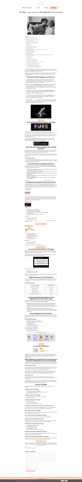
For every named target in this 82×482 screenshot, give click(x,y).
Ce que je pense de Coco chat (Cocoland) (31, 447)
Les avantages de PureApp (30, 51)
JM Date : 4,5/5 (29, 44)
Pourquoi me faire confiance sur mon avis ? (31, 37)
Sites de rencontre (28, 446)
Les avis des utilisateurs (29, 53)
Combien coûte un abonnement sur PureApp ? (33, 65)
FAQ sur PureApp (28, 57)
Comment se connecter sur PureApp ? (32, 59)
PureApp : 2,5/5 (29, 43)
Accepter (62, 480)
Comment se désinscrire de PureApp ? (33, 60)
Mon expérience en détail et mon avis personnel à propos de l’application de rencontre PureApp (39, 54)
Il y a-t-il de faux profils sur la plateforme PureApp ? (34, 63)
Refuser (66, 480)
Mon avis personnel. (30, 56)
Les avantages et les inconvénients (30, 50)
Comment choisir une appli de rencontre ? (31, 41)
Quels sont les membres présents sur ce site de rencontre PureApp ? (36, 61)
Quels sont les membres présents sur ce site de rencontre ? (34, 39)
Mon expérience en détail (31, 55)
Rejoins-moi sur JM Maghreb (41, 247)
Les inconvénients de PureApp (31, 52)
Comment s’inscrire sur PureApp (32, 58)
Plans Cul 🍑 (54, 7)
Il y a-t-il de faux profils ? (30, 40)
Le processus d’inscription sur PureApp (31, 46)
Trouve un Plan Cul (41, 120)
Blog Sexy (46, 7)
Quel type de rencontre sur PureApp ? (32, 62)
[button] (60, 7)
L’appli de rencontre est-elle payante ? (31, 47)
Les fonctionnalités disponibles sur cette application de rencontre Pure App (36, 49)
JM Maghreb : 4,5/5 (29, 45)
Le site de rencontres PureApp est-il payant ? (33, 64)
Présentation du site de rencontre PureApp (32, 38)
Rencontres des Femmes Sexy (41, 441)
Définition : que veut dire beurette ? (30, 448)
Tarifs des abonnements (30, 48)
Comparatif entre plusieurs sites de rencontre (32, 42)
